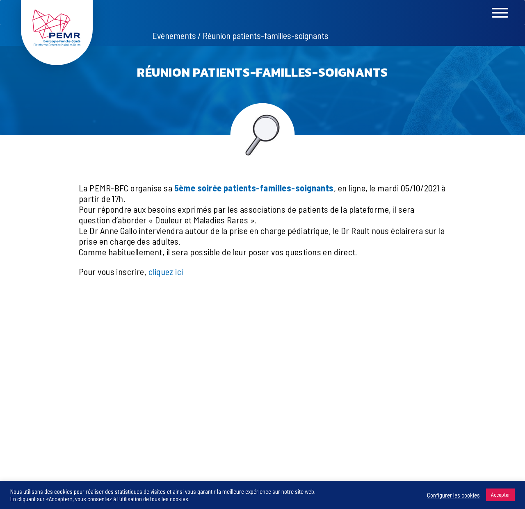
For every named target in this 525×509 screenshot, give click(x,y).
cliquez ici (165, 271)
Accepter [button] (500, 494)
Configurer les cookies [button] (453, 495)
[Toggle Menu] (514, 13)
